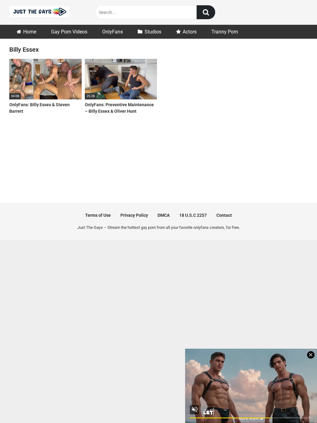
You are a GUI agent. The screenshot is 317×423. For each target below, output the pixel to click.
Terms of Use (98, 215)
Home (29, 32)
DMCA (164, 215)
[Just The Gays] (39, 12)
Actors (190, 32)
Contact (224, 215)
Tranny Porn (224, 32)
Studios (153, 32)
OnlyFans (112, 32)
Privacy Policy (134, 215)
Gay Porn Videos (69, 32)
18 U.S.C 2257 (193, 215)
